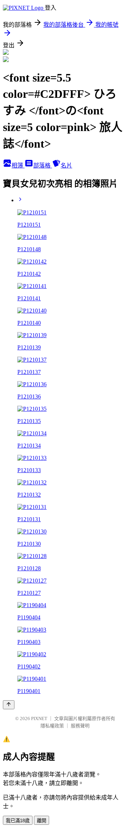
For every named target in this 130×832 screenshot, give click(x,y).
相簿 (18, 165)
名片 (66, 165)
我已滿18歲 (18, 820)
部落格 (42, 165)
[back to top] (8, 704)
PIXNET (39, 718)
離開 (41, 820)
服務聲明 (80, 725)
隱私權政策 (52, 725)
